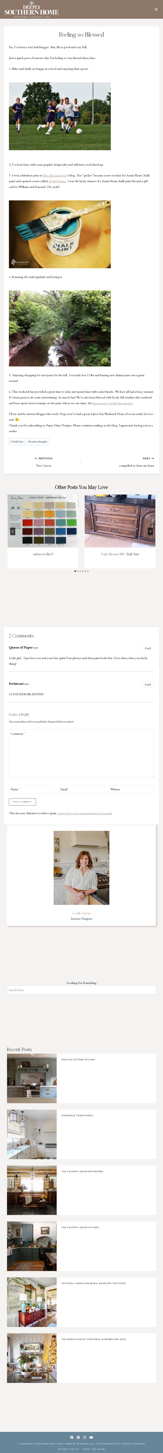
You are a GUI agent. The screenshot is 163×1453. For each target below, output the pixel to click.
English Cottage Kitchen (78, 1060)
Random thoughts (37, 441)
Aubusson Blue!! (43, 554)
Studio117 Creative (133, 1444)
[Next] (150, 531)
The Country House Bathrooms (82, 1171)
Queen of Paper (21, 647)
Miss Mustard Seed (55, 175)
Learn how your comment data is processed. (84, 813)
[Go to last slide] (12, 531)
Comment (18, 734)
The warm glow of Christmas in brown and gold (94, 1339)
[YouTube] (91, 1437)
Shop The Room (94, 1449)
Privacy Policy (69, 1449)
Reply (148, 648)
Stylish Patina (57, 181)
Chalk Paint (17, 441)
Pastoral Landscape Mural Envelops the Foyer (94, 1283)
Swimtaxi (16, 683)
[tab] (75, 571)
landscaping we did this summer (113, 403)
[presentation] (43, 521)
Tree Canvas (44, 462)
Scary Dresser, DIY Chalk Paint (120, 554)
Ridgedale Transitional (78, 1116)
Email (64, 789)
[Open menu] (156, 9)
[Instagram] (85, 1437)
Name (15, 789)
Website (115, 789)
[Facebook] (72, 1437)
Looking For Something (81, 983)
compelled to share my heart (136, 462)
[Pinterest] (78, 1437)
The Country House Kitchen (80, 1227)
